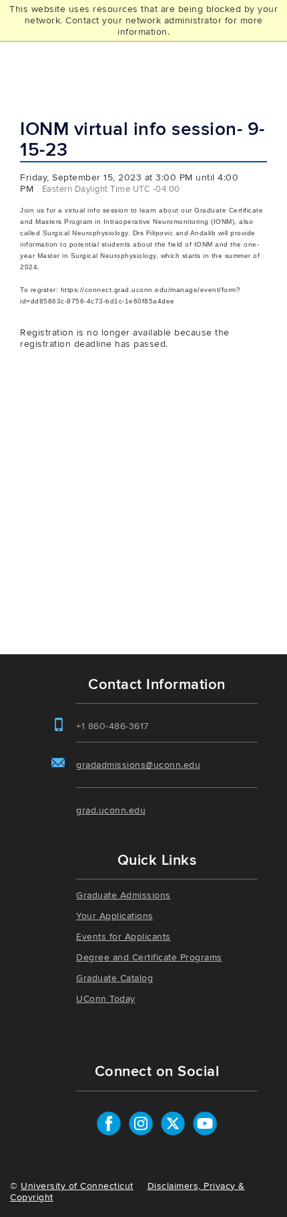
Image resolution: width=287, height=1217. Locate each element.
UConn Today (105, 998)
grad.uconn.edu (111, 810)
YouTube (205, 1123)
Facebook (109, 1123)
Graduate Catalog (114, 978)
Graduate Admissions (123, 895)
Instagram (141, 1123)
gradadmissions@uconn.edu (138, 765)
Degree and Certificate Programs (149, 957)
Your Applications (115, 916)
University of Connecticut (77, 1186)
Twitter (173, 1123)
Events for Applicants (123, 936)
